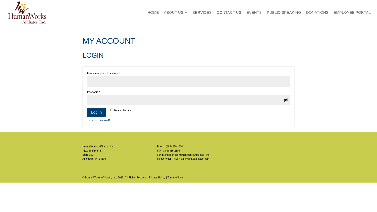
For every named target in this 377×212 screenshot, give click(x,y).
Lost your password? (98, 120)
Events (254, 13)
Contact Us (229, 13)
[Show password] (286, 100)
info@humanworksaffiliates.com (191, 158)
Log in (96, 112)
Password (98, 91)
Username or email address (108, 73)
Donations (317, 13)
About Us (173, 13)
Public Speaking (284, 13)
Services (202, 13)
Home (153, 13)
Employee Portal (352, 13)
